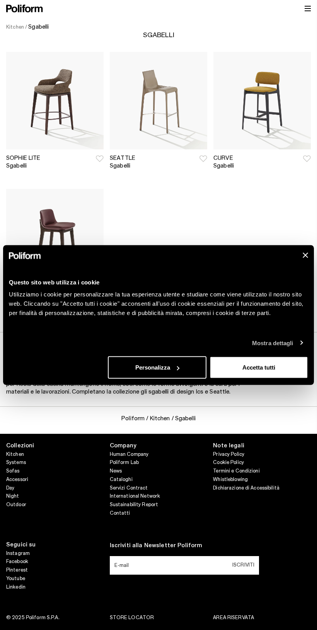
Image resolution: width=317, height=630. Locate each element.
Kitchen (15, 454)
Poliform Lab (124, 462)
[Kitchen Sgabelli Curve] (262, 100)
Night (12, 496)
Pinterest (17, 570)
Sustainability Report (134, 504)
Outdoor (16, 504)
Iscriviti (243, 565)
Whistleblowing (230, 479)
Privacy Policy (228, 454)
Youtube (15, 578)
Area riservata (233, 617)
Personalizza (152, 367)
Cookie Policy (228, 462)
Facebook (17, 561)
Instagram (18, 553)
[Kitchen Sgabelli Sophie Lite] (55, 100)
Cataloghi (121, 479)
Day (10, 488)
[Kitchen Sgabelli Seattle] (158, 100)
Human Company (129, 454)
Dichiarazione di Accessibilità (246, 488)
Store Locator (132, 617)
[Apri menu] (308, 8)
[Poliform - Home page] (24, 8)
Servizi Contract (129, 488)
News (116, 471)
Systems (16, 462)
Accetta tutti (258, 367)
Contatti (120, 513)
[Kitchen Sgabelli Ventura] (55, 237)
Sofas (13, 471)
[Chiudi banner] (305, 255)
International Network (135, 496)
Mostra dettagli (272, 342)
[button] (100, 159)
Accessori (17, 479)
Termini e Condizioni (236, 471)
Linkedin (16, 587)
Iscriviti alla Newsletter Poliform (156, 545)
